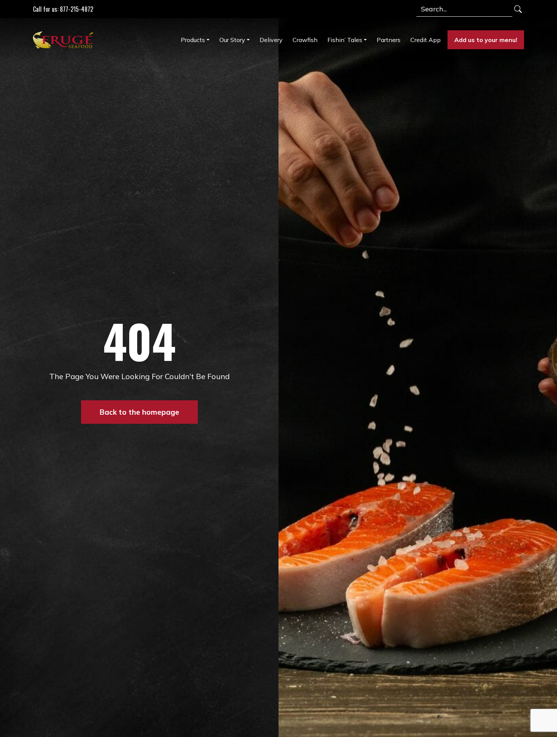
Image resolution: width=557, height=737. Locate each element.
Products (193, 40)
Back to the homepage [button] (139, 412)
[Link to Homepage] (65, 40)
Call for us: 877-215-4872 (63, 9)
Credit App (425, 40)
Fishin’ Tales (344, 40)
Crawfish (305, 40)
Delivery (271, 40)
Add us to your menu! (485, 40)
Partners (389, 40)
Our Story (232, 40)
